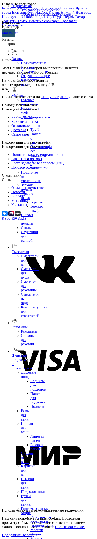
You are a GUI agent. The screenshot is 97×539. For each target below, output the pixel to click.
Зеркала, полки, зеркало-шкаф (27, 191)
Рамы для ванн (25, 415)
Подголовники (33, 492)
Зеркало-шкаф (37, 208)
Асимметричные (34, 72)
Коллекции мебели (30, 110)
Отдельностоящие (35, 76)
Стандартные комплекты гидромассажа (41, 521)
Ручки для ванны (26, 500)
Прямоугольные (34, 63)
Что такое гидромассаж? (40, 10)
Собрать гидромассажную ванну (47, 14)
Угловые (28, 67)
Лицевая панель (37, 438)
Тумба (35, 130)
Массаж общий (36, 532)
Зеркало (36, 202)
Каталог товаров (8, 41)
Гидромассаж (21, 6)
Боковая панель (36, 447)
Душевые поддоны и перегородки (22, 361)
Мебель (18, 96)
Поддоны (37, 406)
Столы (26, 228)
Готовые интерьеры (29, 102)
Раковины (29, 331)
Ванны (17, 59)
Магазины (8, 33)
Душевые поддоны (28, 374)
